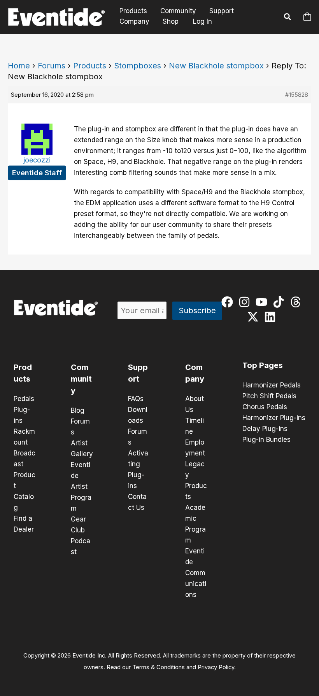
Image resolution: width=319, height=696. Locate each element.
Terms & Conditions (158, 667)
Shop (171, 21)
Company (134, 21)
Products (133, 11)
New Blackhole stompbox (216, 65)
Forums (51, 65)
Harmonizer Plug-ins (273, 418)
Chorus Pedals (264, 407)
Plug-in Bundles (266, 439)
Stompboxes (137, 65)
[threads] (297, 302)
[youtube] (263, 302)
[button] (288, 18)
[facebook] (229, 302)
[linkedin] (271, 317)
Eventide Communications (195, 572)
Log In (202, 21)
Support (221, 11)
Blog (77, 410)
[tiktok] (280, 302)
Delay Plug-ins (264, 429)
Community (178, 11)
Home (19, 65)
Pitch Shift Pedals (269, 396)
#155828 (296, 94)
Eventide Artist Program (81, 486)
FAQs (136, 399)
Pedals (24, 399)
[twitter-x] (254, 317)
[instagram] (246, 302)
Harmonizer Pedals (271, 385)
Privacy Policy (216, 667)
